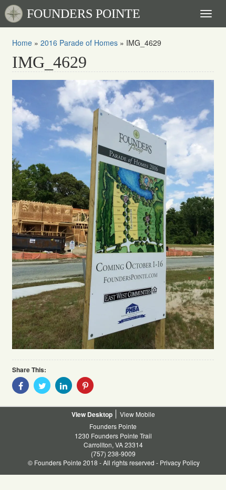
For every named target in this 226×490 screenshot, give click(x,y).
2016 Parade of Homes (79, 42)
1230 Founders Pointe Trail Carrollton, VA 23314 (113, 440)
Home (22, 42)
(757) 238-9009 (113, 453)
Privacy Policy (180, 462)
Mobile (145, 414)
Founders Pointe (113, 426)
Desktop (99, 414)
